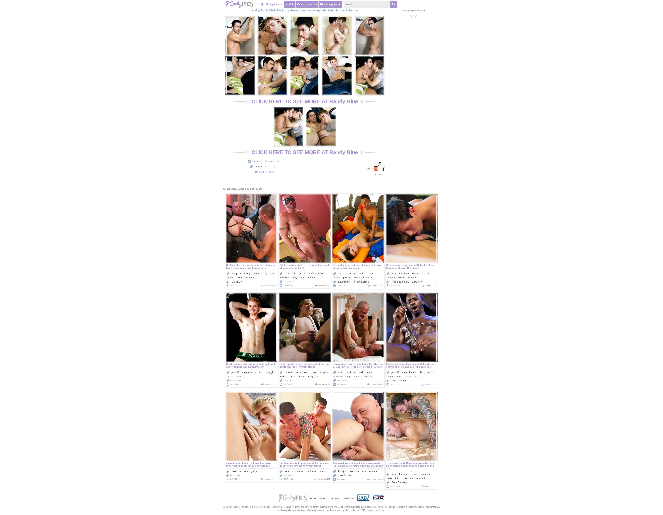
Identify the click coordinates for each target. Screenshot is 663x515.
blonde (301, 376)
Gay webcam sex (307, 4)
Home (313, 498)
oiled (240, 277)
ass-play (236, 273)
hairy (264, 273)
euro (292, 376)
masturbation (315, 273)
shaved (370, 273)
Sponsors (334, 498)
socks (357, 277)
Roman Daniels (361, 281)
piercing (408, 478)
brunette (250, 277)
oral (267, 166)
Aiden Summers (400, 281)
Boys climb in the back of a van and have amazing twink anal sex (357, 266)
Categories (273, 4)
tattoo (273, 273)
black (422, 372)
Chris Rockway (266, 172)
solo (302, 277)
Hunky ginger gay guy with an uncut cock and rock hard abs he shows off (251, 365)
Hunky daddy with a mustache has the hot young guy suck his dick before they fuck (358, 365)
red (245, 376)
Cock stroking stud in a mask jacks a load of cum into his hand (304, 266)
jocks (254, 471)
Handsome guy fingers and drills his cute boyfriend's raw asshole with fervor (304, 464)
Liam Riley (344, 281)
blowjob (258, 166)
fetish (256, 273)
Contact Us (348, 498)
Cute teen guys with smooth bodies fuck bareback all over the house (410, 266)
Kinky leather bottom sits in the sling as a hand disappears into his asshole (250, 266)
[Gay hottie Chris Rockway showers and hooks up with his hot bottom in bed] (240, 35)
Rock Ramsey (399, 482)
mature (357, 376)
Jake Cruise (344, 475)
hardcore (351, 273)
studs (230, 376)
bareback (404, 273)
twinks (337, 277)
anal (340, 273)
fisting (247, 273)
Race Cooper (399, 380)
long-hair (313, 376)
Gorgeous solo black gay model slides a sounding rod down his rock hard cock (410, 365)
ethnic (430, 372)
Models (290, 4)
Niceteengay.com (330, 4)
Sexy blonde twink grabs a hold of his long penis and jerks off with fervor (305, 365)
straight (312, 277)
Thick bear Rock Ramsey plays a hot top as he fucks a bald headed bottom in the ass (410, 465)
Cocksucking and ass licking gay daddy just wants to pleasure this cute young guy (358, 464)
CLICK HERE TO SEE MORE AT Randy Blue (305, 101)
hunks (275, 166)
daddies (284, 277)
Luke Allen (417, 281)
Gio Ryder (237, 281)
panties (347, 277)
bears (369, 372)
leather (230, 277)
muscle (368, 376)
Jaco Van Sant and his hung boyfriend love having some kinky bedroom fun (248, 464)
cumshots (290, 273)
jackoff (301, 273)
